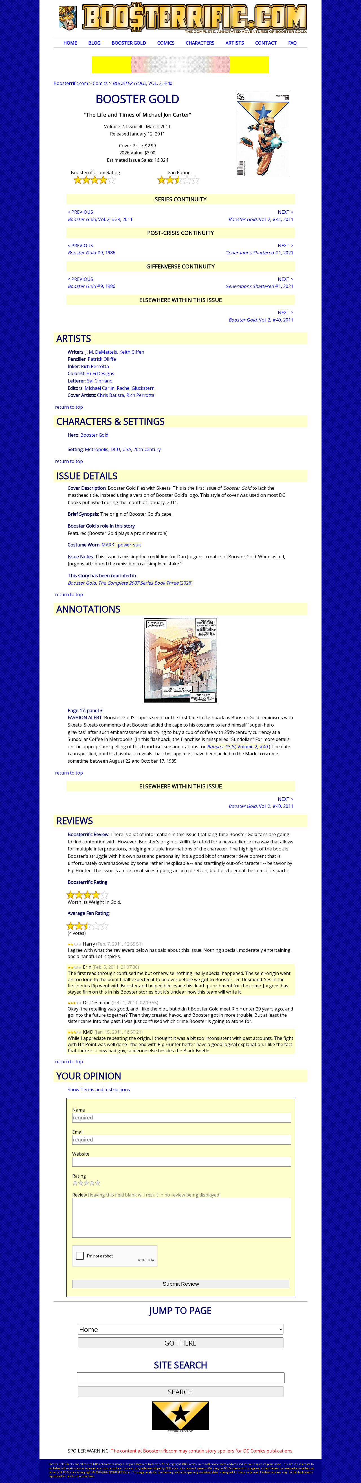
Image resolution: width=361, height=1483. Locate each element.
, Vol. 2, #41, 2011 (260, 219)
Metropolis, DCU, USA (108, 449)
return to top (69, 407)
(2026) (130, 583)
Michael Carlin (100, 388)
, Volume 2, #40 (237, 746)
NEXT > (285, 212)
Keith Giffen (131, 352)
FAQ (292, 43)
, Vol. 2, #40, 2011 (260, 320)
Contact (266, 43)
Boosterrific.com (71, 83)
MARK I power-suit (121, 545)
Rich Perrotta (95, 366)
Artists (235, 43)
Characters (200, 43)
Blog (94, 43)
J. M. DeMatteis (101, 352)
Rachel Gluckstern (136, 388)
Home (70, 43)
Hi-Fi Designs (100, 373)
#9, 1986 (91, 253)
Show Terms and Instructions (99, 1089)
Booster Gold (129, 43)
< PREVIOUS (80, 212)
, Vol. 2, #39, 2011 (100, 219)
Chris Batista (110, 395)
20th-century (147, 449)
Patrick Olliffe (102, 359)
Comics (166, 43)
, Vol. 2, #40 (142, 83)
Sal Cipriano (100, 381)
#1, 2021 (259, 253)
